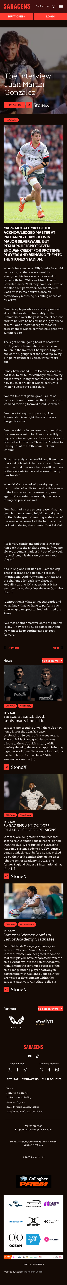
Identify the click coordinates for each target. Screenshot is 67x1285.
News (9, 1088)
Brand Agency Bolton (32, 1271)
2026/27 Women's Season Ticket (24, 1112)
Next (56, 647)
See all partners (48, 1008)
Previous (13, 647)
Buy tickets (16, 16)
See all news (50, 660)
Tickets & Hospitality (18, 1097)
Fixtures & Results (17, 1093)
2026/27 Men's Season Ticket (22, 1107)
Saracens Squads (16, 1102)
